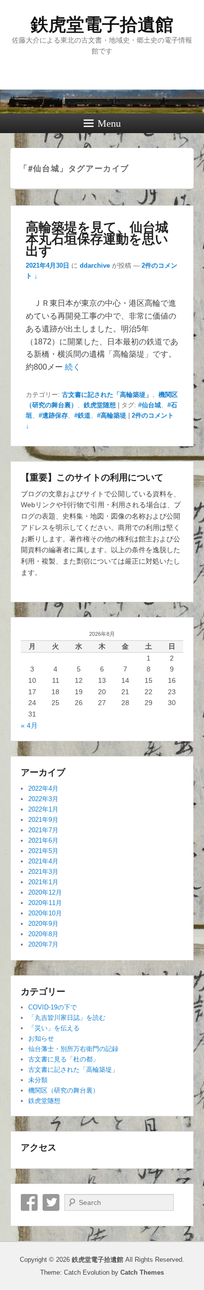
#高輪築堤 (111, 415)
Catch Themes (142, 1272)
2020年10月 (45, 913)
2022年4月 (43, 788)
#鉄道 (82, 415)
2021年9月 (43, 819)
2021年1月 (43, 882)
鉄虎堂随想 (100, 405)
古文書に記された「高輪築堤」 (107, 394)
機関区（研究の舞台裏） (63, 1090)
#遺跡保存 (53, 415)
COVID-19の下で (52, 1007)
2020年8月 (43, 934)
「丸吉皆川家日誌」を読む (66, 1017)
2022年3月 (43, 799)
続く (73, 367)
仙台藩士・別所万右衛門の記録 (73, 1048)
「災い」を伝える (54, 1028)
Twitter (51, 1202)
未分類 (38, 1080)
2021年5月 (43, 851)
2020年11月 (45, 903)
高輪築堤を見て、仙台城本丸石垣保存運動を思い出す (97, 238)
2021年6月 (43, 840)
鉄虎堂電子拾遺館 (102, 24)
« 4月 (29, 725)
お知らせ (41, 1038)
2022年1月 (43, 809)
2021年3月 (43, 871)
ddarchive (95, 265)
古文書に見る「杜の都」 (63, 1059)
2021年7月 (43, 830)
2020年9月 (43, 923)
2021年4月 (43, 861)
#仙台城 (149, 405)
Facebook (29, 1202)
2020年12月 (45, 892)
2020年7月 (43, 944)
